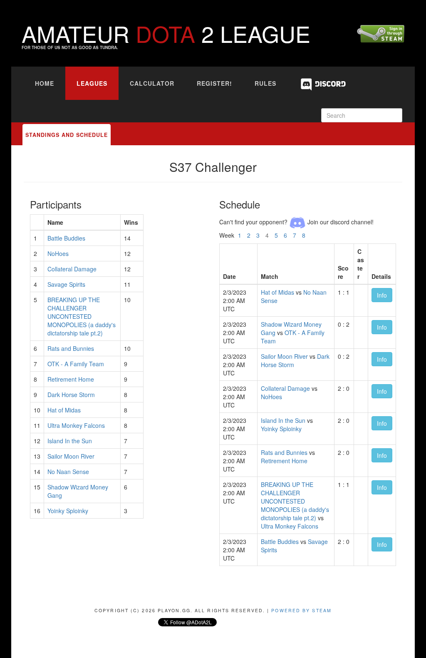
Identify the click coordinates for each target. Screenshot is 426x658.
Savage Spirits (66, 284)
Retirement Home (70, 379)
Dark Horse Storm (71, 394)
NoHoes (58, 253)
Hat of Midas (64, 410)
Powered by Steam (301, 610)
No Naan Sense (68, 471)
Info (382, 295)
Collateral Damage (72, 269)
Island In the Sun (69, 441)
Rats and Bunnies (70, 348)
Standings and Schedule (66, 135)
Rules (265, 83)
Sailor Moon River (70, 456)
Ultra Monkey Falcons (76, 425)
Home (44, 83)
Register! (214, 83)
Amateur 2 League (166, 33)
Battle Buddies (66, 238)
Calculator (152, 83)
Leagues (92, 83)
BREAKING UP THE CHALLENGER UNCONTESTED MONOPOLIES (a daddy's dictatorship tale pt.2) (81, 316)
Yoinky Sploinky (67, 511)
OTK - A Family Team (75, 364)
